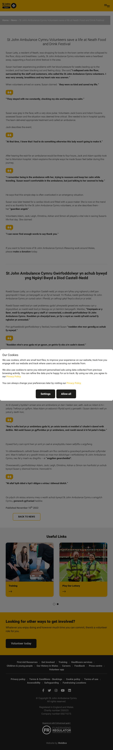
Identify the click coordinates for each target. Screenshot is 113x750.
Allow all (66, 394)
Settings (45, 394)
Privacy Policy (13, 376)
